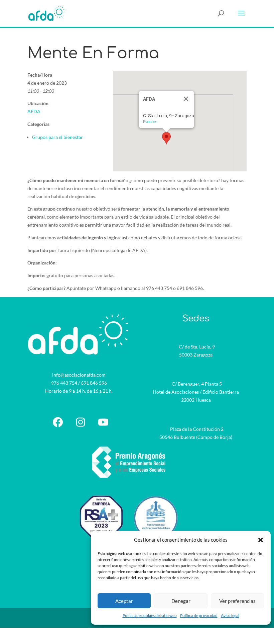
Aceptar (124, 601)
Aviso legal (230, 615)
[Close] (186, 99)
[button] (260, 540)
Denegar (180, 601)
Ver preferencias (237, 601)
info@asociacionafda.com (79, 375)
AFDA (33, 111)
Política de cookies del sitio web (150, 615)
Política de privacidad (199, 615)
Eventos (150, 121)
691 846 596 (94, 383)
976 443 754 (64, 383)
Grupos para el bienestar (57, 137)
